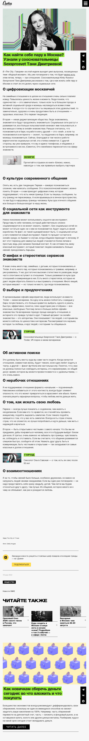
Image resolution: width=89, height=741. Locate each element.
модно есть (69, 74)
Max (83, 67)
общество (9, 582)
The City (7, 3)
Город (29, 331)
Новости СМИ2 (9, 591)
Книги (29, 157)
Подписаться (21, 565)
